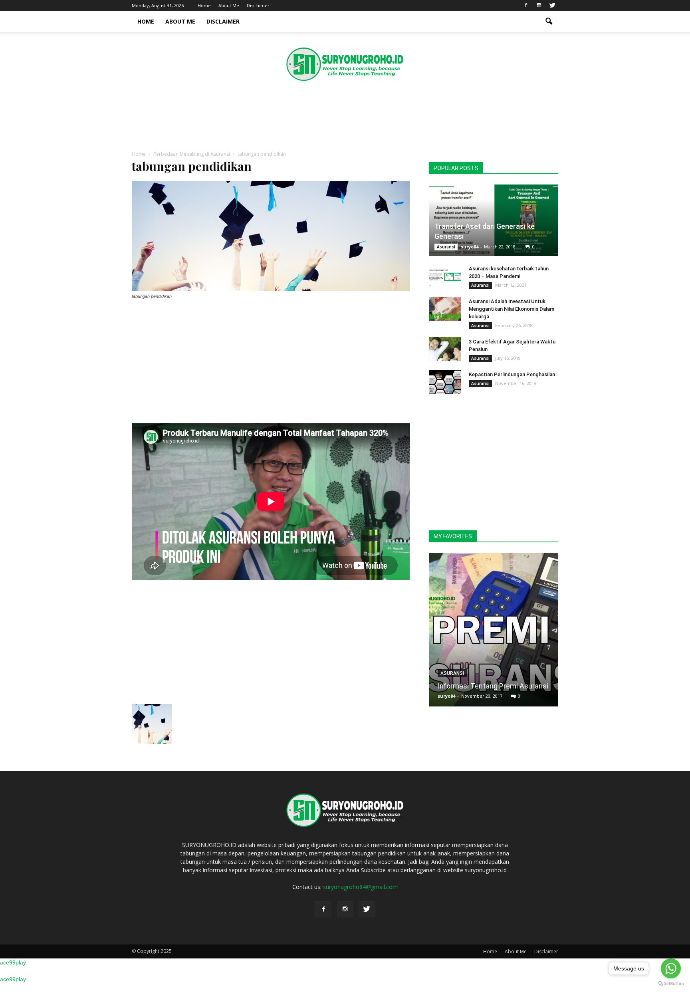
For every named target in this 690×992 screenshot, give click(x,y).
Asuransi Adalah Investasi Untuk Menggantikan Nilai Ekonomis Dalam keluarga (511, 308)
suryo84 (469, 247)
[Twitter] (552, 5)
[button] (548, 21)
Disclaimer (258, 5)
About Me (228, 5)
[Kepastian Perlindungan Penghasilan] (445, 382)
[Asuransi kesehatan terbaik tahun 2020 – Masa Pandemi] (445, 276)
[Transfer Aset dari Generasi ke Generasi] (493, 220)
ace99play (13, 962)
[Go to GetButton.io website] (671, 983)
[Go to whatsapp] (671, 968)
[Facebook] (526, 5)
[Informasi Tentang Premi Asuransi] (493, 632)
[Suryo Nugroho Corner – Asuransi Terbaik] (345, 64)
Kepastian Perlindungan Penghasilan (512, 374)
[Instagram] (539, 5)
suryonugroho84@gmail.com (360, 887)
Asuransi (446, 247)
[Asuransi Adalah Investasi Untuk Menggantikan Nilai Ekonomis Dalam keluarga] (445, 309)
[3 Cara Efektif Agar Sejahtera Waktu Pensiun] (445, 349)
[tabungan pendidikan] (271, 289)
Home (204, 5)
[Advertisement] (345, 124)
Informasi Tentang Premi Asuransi (493, 686)
